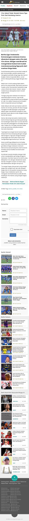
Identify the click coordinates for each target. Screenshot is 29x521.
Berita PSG (5, 502)
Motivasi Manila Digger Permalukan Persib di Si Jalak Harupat (13, 182)
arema (10, 189)
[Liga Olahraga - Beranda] (14, 2)
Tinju (14, 454)
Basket (14, 410)
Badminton (23, 5)
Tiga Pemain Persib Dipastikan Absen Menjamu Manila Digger (20, 298)
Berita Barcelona (6, 504)
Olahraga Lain (16, 472)
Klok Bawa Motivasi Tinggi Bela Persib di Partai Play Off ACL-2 (19, 288)
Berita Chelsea (6, 501)
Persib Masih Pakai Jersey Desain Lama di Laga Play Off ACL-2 (19, 268)
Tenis (14, 427)
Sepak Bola (15, 401)
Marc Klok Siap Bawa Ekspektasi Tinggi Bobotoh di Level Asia (19, 257)
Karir (19, 483)
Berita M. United (6, 496)
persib (14, 189)
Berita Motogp (6, 489)
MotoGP (16, 5)
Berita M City (15, 510)
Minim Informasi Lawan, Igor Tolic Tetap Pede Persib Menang (19, 309)
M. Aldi (9, 18)
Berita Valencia (15, 507)
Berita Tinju (5, 493)
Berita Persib (14, 496)
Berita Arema (14, 501)
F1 (13, 445)
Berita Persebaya (15, 502)
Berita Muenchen (16, 506)
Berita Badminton (6, 491)
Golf (14, 463)
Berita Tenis (5, 494)
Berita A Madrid (15, 509)
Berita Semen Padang (16, 499)
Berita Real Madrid (7, 506)
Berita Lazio (14, 504)
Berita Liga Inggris (16, 488)
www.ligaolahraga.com (16, 519)
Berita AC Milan (6, 509)
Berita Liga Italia (15, 489)
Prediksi (3, 5)
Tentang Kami (5, 481)
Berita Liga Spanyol (16, 491)
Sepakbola (9, 5)
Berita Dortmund (6, 507)
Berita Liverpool (6, 499)
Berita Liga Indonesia (16, 494)
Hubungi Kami (13, 483)
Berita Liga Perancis (16, 493)
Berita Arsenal (6, 497)
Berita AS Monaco (7, 510)
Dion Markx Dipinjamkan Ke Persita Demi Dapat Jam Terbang (20, 278)
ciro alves (19, 189)
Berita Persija (14, 497)
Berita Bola (5, 488)
